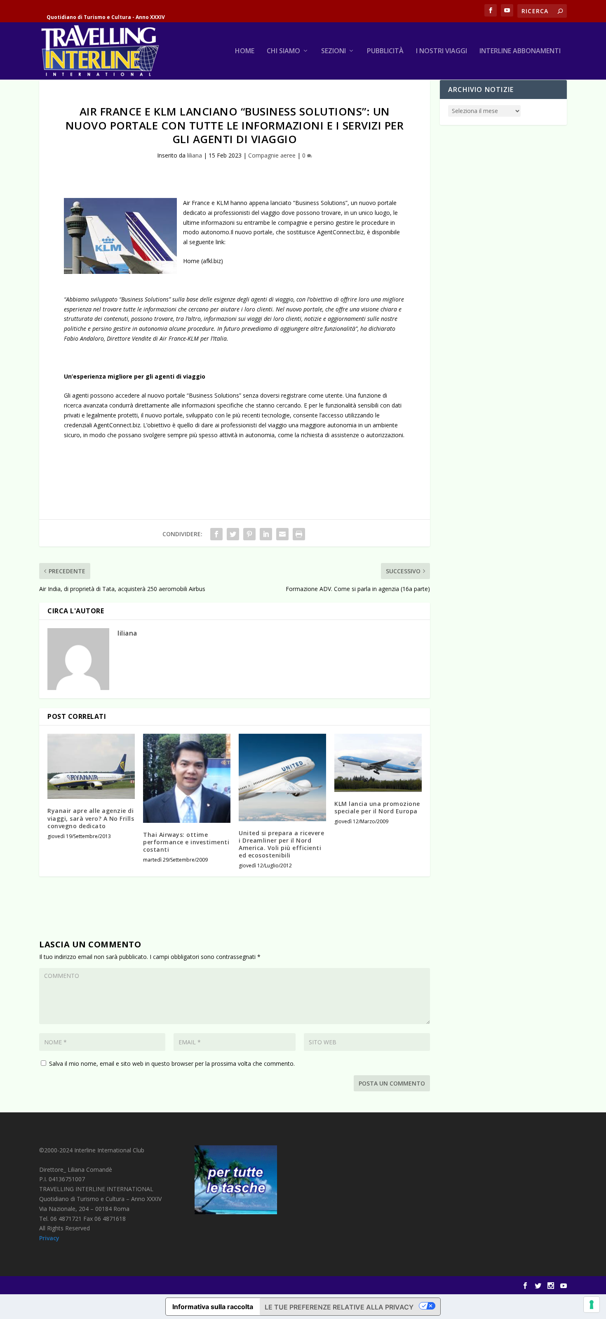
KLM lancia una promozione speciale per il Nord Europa (377, 807)
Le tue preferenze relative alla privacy (339, 1307)
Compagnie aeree (272, 155)
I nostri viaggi (441, 51)
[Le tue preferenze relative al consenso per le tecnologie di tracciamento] (591, 1304)
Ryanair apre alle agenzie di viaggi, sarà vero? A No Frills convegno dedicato (90, 818)
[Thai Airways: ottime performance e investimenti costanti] (186, 778)
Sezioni (333, 51)
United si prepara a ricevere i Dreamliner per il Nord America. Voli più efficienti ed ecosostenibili (281, 844)
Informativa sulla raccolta (212, 1307)
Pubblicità (385, 51)
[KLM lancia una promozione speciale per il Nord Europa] (378, 763)
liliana (194, 155)
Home (244, 51)
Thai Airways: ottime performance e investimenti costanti (186, 842)
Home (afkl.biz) (203, 261)
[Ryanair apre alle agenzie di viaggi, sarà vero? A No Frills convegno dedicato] (91, 766)
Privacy (49, 1238)
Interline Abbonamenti (520, 51)
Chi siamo (283, 51)
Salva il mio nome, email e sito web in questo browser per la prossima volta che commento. (172, 1063)
